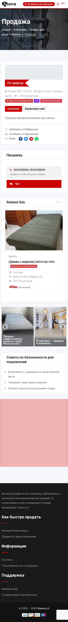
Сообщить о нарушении (23, 134)
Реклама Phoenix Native (15, 530)
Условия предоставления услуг (19, 594)
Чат (17, 183)
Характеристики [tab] (35, 108)
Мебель (13, 256)
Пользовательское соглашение (20, 565)
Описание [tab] (13, 108)
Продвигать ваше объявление (19, 536)
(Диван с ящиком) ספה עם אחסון (32, 261)
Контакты (7, 559)
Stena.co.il (43, 608)
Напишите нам (10, 588)
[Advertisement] (34, 433)
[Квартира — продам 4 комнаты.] (19, 323)
